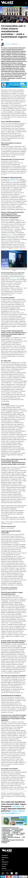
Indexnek (10, 234)
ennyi (19, 219)
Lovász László (19, 834)
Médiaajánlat (5, 862)
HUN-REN (14, 833)
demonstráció (18, 830)
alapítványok (5, 829)
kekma (3, 834)
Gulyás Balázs (15, 832)
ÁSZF (3, 859)
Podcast (4, 866)
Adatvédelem (5, 857)
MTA (23, 837)
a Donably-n (17, 806)
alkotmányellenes (6, 830)
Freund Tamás (5, 832)
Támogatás (4, 864)
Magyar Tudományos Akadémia (10, 837)
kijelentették (13, 180)
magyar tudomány (7, 836)
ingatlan (22, 833)
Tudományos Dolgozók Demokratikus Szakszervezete (12, 840)
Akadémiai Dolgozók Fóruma (10, 827)
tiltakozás (4, 838)
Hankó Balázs (5, 833)
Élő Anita (8, 44)
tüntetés (4, 842)
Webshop (4, 868)
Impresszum (5, 855)
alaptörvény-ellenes (17, 829)
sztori (19, 44)
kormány (10, 834)
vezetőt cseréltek (15, 278)
